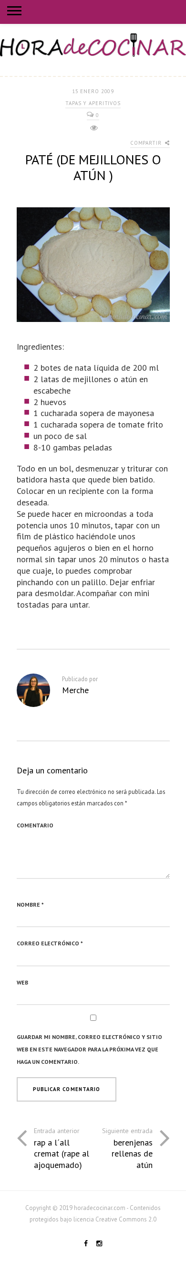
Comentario (35, 825)
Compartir (147, 142)
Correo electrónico (50, 943)
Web (22, 982)
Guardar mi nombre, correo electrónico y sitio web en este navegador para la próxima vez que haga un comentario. (89, 1049)
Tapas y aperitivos (93, 103)
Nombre (30, 904)
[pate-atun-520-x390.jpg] (93, 269)
